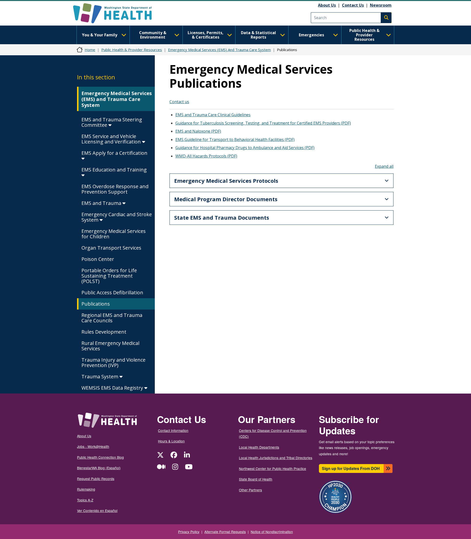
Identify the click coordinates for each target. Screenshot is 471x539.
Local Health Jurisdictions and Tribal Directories (275, 457)
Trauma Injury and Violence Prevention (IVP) (113, 362)
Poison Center (97, 259)
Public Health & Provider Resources (364, 35)
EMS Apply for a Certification (114, 153)
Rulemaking (86, 489)
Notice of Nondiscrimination (272, 531)
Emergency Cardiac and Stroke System (116, 217)
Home (90, 49)
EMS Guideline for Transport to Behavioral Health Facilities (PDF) (235, 139)
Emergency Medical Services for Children (113, 234)
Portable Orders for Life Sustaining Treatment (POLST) (109, 275)
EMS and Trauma (101, 203)
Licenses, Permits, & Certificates (205, 35)
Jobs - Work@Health (93, 446)
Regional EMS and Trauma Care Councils (111, 318)
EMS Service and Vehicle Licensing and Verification (111, 139)
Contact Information (173, 430)
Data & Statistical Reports (258, 35)
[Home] (117, 13)
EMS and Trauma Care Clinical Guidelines (212, 114)
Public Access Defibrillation (112, 292)
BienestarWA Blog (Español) (99, 467)
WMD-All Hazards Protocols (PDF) (206, 156)
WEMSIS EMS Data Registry (112, 387)
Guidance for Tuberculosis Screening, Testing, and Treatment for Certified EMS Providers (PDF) (263, 123)
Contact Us (353, 5)
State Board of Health (255, 479)
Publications (95, 303)
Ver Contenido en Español (97, 510)
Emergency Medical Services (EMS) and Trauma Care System (116, 99)
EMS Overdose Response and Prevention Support (114, 189)
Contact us (179, 101)
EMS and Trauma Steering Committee (111, 122)
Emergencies (311, 35)
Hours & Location (171, 441)
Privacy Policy (188, 531)
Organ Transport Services (111, 247)
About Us (327, 5)
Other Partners (250, 489)
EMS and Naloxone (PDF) (198, 131)
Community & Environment (152, 35)
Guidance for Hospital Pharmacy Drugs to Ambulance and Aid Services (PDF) (244, 147)
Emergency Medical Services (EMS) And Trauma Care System (219, 49)
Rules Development (103, 331)
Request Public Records (95, 478)
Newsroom (381, 5)
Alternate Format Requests (225, 531)
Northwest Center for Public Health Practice (272, 468)
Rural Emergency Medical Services (110, 346)
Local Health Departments (259, 447)
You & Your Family (99, 35)
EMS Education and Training (114, 169)
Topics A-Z (85, 499)
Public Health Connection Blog (100, 457)
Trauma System (100, 376)
